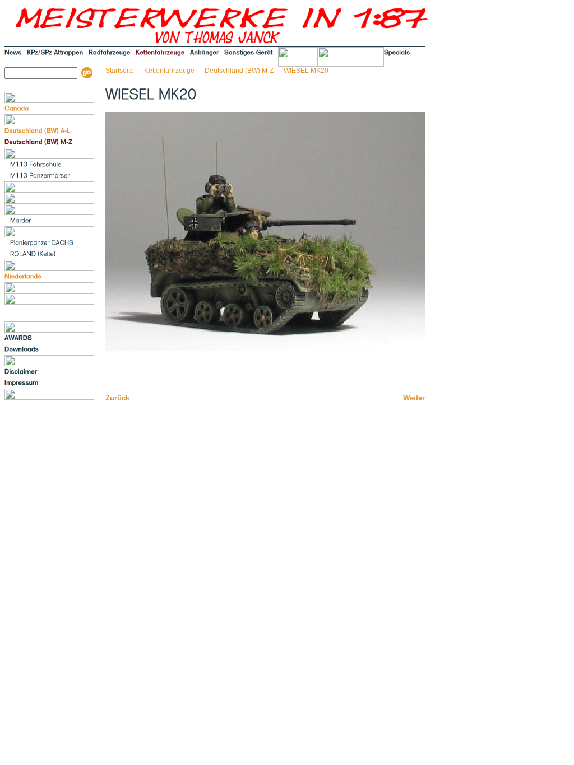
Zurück (117, 398)
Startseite (119, 70)
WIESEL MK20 (306, 70)
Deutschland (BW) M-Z (239, 70)
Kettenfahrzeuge (169, 70)
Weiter (414, 398)
